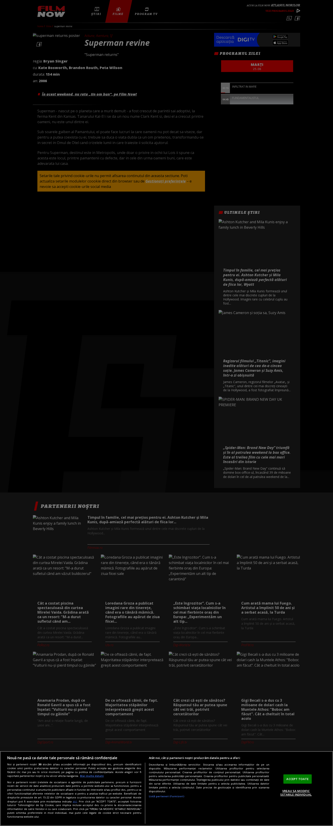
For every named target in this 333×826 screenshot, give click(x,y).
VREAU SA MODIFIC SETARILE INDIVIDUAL (295, 793)
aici (75, 801)
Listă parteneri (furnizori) (166, 796)
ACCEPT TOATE (297, 779)
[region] (166, 788)
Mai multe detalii (92, 776)
